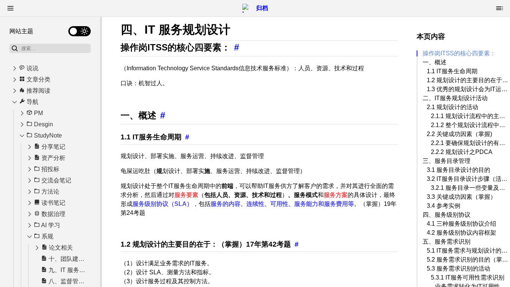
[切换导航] (10, 8)
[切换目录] (500, 8)
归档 (262, 8)
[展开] (14, 68)
